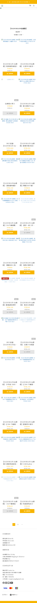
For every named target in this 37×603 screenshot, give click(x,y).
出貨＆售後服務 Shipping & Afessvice (13, 556)
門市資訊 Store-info (8, 541)
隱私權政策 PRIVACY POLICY (11, 561)
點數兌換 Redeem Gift (9, 545)
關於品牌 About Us (8, 538)
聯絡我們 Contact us (8, 570)
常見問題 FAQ (6, 559)
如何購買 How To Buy (9, 554)
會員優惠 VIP (6, 543)
